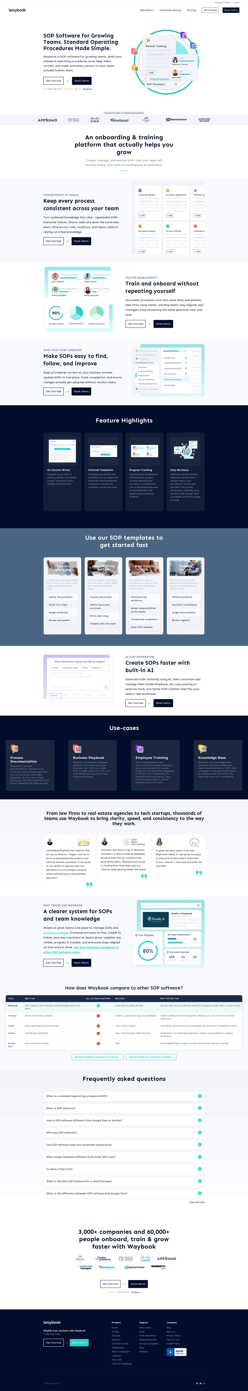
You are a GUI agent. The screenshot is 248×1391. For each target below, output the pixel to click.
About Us (170, 1331)
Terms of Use (172, 1339)
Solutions (116, 1339)
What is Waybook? (121, 1351)
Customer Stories (170, 10)
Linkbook (116, 1355)
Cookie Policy (173, 1343)
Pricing (191, 10)
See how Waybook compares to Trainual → (98, 1057)
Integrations (118, 1347)
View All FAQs (197, 1202)
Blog (168, 1327)
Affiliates (143, 1351)
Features (116, 1335)
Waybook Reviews (148, 1339)
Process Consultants (148, 1343)
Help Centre (145, 1327)
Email (142, 1331)
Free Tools (117, 1360)
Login (236, 2)
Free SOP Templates (122, 1364)
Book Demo (231, 10)
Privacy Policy (173, 1335)
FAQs (141, 1347)
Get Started (210, 10)
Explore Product (223, 2)
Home (115, 1327)
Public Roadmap (147, 1335)
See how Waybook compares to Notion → (151, 1057)
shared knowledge (55, 932)
